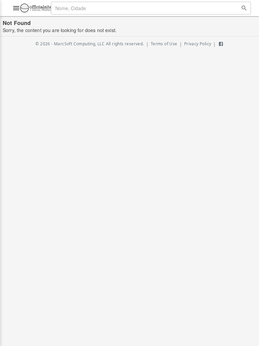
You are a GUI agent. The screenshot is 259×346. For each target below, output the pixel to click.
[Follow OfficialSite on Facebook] (221, 44)
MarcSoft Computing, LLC (79, 44)
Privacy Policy (197, 44)
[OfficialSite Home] (36, 8)
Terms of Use (164, 44)
